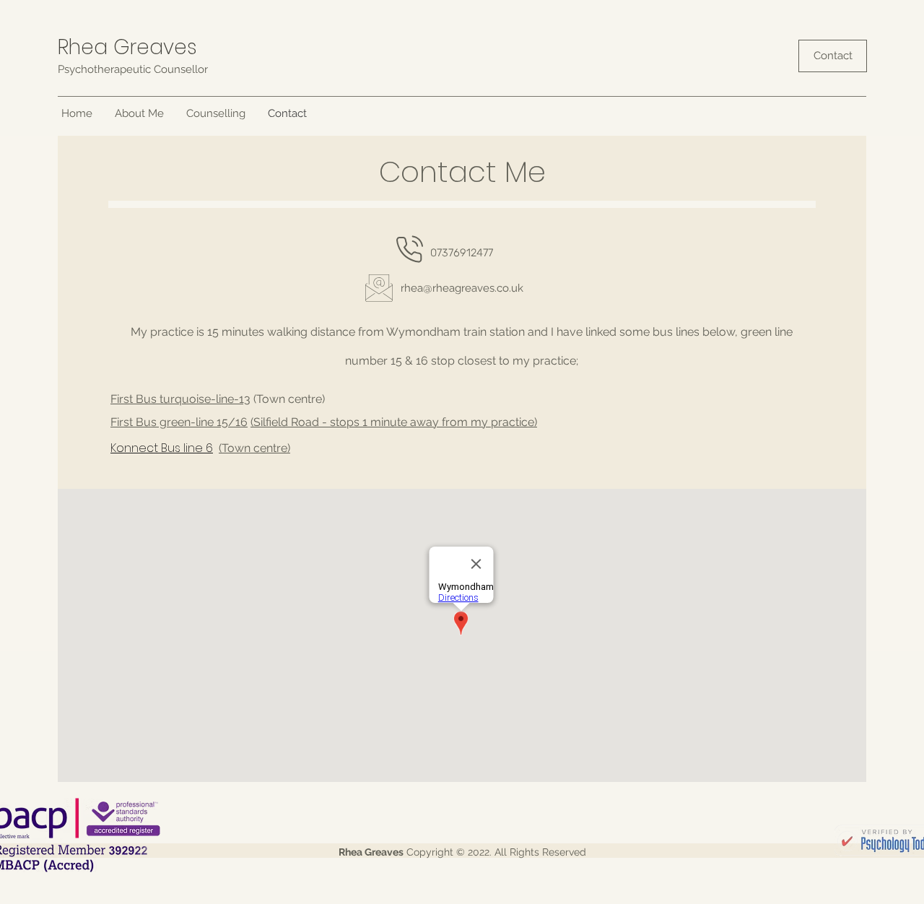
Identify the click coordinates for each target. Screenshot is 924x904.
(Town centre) (254, 448)
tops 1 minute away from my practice (435, 422)
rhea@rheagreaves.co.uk (462, 288)
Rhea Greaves (127, 47)
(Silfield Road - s (293, 422)
